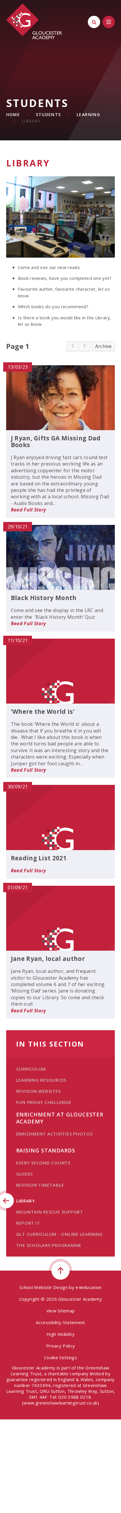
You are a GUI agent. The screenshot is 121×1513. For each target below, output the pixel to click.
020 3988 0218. (75, 1397)
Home (13, 114)
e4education (88, 1287)
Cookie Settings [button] (60, 1357)
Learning (88, 114)
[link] (73, 346)
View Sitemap (60, 1311)
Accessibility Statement (60, 1322)
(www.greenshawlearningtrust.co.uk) (60, 1403)
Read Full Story (28, 509)
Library (31, 121)
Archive (103, 346)
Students (48, 114)
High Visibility (60, 1334)
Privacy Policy (60, 1346)
